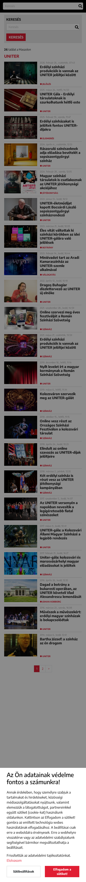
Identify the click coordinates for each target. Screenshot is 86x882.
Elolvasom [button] (14, 860)
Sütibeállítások (23, 871)
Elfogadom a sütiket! (62, 872)
